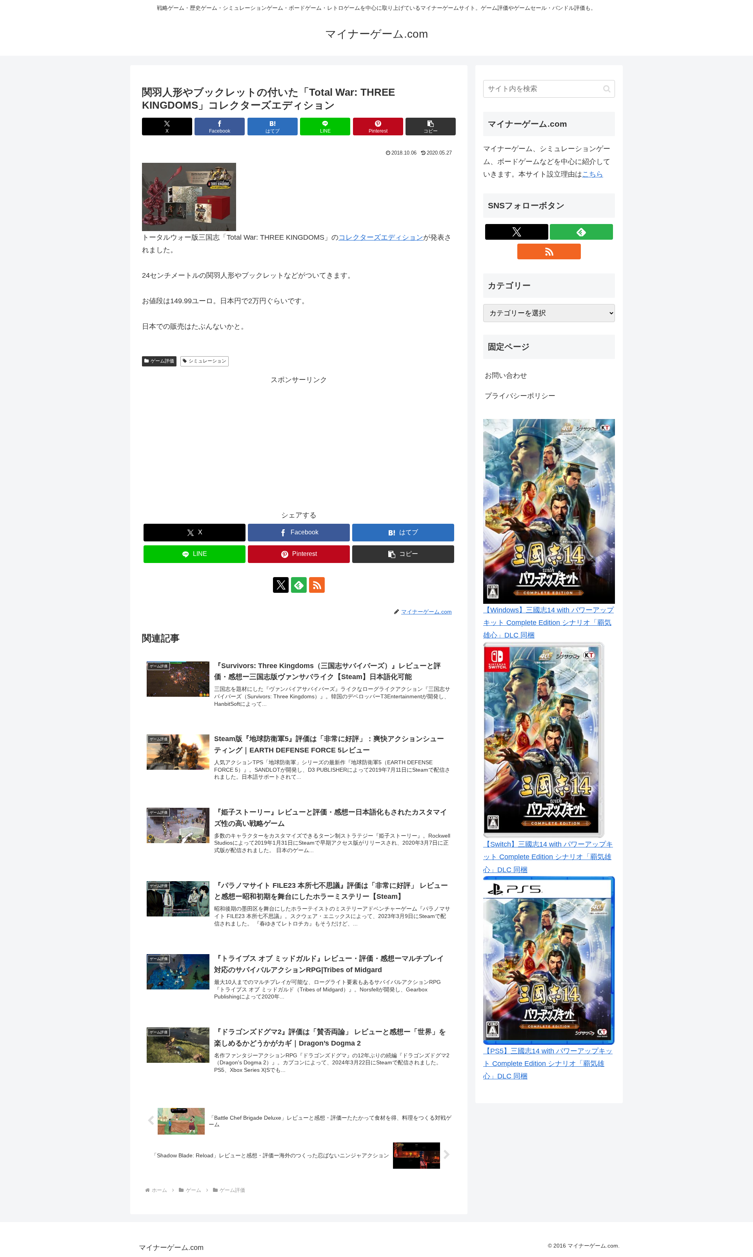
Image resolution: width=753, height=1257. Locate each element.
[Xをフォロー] (281, 585)
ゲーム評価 (162, 361)
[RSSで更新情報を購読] (317, 585)
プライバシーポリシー (520, 396)
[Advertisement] (299, 441)
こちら (592, 174)
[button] (431, 126)
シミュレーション (207, 361)
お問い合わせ (506, 375)
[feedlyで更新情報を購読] (299, 585)
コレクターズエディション (380, 237)
